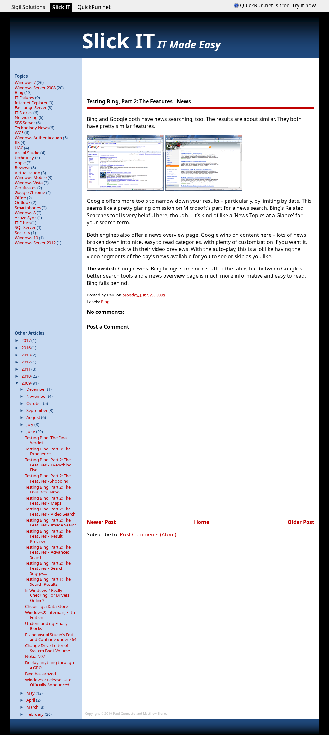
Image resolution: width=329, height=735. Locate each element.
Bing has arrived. (41, 674)
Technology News (32, 128)
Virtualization (27, 172)
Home (201, 522)
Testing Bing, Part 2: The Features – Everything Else (48, 465)
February (35, 714)
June (31, 431)
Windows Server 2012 (35, 242)
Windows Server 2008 (35, 87)
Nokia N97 (35, 656)
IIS (17, 142)
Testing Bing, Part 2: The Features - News (139, 101)
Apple (20, 163)
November (37, 396)
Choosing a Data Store (46, 606)
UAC (19, 147)
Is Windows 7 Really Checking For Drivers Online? (47, 595)
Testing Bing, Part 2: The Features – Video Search (50, 511)
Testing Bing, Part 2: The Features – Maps (48, 500)
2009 (26, 383)
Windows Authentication (38, 138)
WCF (19, 132)
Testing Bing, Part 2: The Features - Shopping (48, 478)
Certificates (25, 188)
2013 (26, 355)
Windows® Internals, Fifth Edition (50, 615)
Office (20, 198)
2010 (26, 376)
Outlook (23, 202)
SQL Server (25, 227)
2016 (26, 348)
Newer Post (101, 522)
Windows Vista (29, 182)
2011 (26, 369)
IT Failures (24, 97)
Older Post (301, 522)
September (37, 410)
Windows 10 (26, 238)
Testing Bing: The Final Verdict (46, 440)
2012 (26, 362)
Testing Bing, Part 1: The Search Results (48, 581)
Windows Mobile (31, 177)
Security (22, 232)
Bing (105, 301)
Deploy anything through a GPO (49, 665)
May (31, 693)
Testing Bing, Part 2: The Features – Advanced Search (48, 552)
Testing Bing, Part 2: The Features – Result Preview (48, 536)
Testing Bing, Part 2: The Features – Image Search (51, 522)
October (34, 403)
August (33, 417)
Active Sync (25, 217)
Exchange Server (31, 107)
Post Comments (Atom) (148, 534)
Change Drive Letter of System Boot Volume (47, 648)
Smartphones (28, 207)
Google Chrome (30, 192)
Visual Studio (27, 153)
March (33, 707)
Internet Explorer (31, 103)
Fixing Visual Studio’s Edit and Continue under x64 (50, 637)
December (36, 389)
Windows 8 (25, 213)
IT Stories (23, 112)
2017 (26, 340)
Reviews (22, 167)
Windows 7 (25, 82)
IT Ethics (23, 223)
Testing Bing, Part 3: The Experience (48, 451)
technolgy (24, 157)
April (31, 700)
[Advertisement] (204, 72)
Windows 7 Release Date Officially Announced (48, 682)
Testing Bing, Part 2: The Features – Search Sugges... (48, 568)
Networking (26, 117)
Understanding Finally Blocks (46, 625)
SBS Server (25, 122)
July (30, 424)
